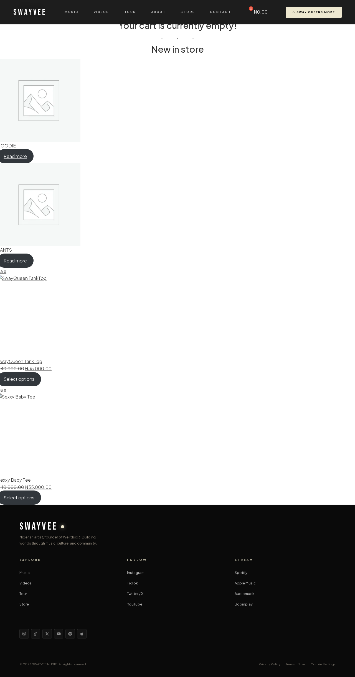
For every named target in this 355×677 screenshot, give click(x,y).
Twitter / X (135, 593)
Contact (220, 12)
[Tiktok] (35, 633)
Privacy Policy (269, 664)
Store (188, 12)
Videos (101, 12)
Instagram (135, 572)
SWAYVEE (30, 12)
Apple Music (245, 583)
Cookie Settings (323, 664)
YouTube (134, 604)
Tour (130, 12)
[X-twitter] (47, 633)
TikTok (132, 583)
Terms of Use (295, 664)
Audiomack (244, 593)
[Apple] (82, 633)
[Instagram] (24, 633)
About (158, 12)
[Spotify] (70, 633)
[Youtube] (59, 633)
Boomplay (244, 604)
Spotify (241, 572)
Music (72, 12)
